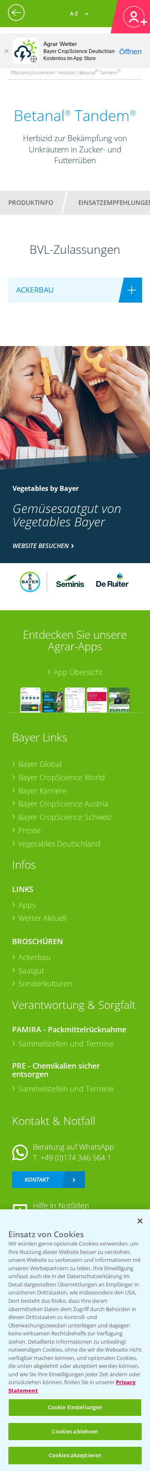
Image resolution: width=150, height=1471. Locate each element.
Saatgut (31, 971)
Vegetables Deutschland (59, 844)
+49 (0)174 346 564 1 (75, 1158)
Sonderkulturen (45, 983)
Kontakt (37, 1179)
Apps (26, 905)
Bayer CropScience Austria (63, 804)
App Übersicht (78, 672)
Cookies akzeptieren (75, 1455)
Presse (29, 830)
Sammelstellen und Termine (66, 1044)
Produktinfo (30, 202)
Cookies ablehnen (75, 1431)
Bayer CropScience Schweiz (65, 817)
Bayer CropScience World (61, 777)
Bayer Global (40, 764)
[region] (75, 1340)
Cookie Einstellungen (75, 1407)
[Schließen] (6, 50)
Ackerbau (34, 957)
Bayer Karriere (42, 791)
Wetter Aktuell (42, 918)
